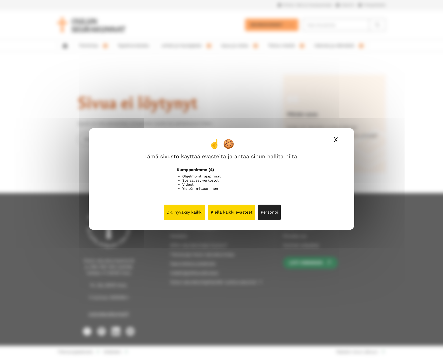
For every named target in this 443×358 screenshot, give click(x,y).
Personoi (269, 212)
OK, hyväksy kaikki (184, 212)
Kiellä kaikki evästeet (232, 212)
